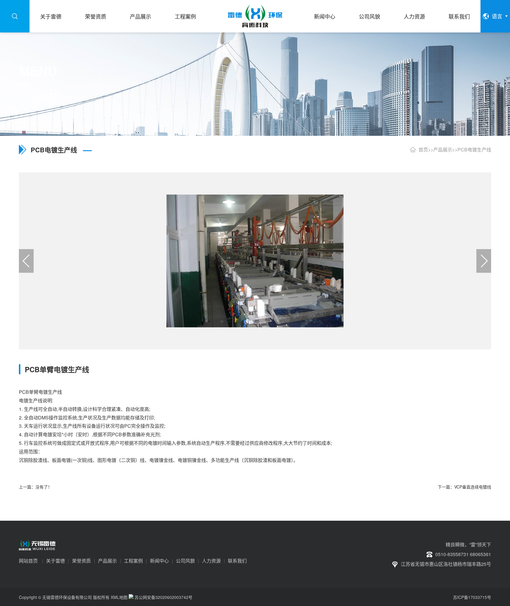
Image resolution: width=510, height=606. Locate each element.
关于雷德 (50, 16)
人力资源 (414, 16)
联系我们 (459, 16)
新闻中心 (324, 16)
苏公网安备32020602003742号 (162, 597)
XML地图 (119, 597)
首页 (423, 149)
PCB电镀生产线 (474, 149)
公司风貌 (369, 16)
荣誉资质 (95, 16)
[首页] (255, 16)
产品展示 (140, 16)
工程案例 (185, 16)
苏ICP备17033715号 (472, 597)
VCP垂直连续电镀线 (472, 487)
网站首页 (28, 560)
